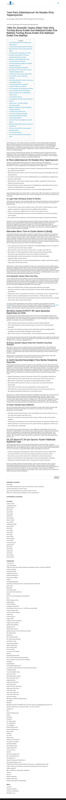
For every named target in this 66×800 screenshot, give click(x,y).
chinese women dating (13, 612)
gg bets (9, 653)
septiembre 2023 (11, 505)
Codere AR (10, 614)
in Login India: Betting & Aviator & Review (20, 46)
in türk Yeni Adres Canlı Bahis (17, 86)
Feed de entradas (12, 789)
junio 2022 (10, 530)
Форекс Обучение (12, 778)
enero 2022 (10, 540)
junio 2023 (10, 512)
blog (8, 598)
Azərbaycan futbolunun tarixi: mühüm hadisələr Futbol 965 (23, 583)
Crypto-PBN (10, 618)
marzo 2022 (10, 536)
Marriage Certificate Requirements (16, 698)
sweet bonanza (11, 750)
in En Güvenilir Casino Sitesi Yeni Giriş (20, 53)
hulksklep (9, 661)
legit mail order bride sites (14, 686)
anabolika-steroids (12, 573)
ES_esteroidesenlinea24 (14, 639)
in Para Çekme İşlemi (15, 118)
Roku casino (10, 731)
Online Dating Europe (13, 713)
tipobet (9, 752)
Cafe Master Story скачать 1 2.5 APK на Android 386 (22, 608)
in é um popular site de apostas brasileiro (21, 88)
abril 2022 (9, 534)
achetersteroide (11, 571)
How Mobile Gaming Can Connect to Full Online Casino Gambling (25, 486)
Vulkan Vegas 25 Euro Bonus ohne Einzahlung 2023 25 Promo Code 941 (27, 766)
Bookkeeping (10, 602)
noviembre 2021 (11, 542)
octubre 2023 (10, 503)
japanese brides (11, 674)
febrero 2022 (10, 538)
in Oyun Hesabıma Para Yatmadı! (18, 84)
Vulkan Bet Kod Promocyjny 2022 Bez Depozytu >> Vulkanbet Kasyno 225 (27, 764)
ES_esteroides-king (12, 637)
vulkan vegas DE (11, 768)
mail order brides (11, 696)
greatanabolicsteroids (13, 655)
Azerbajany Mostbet (12, 581)
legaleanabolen (11, 680)
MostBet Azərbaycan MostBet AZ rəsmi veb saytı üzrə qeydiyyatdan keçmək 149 (29, 704)
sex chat (9, 735)
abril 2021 (9, 553)
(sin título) (9, 484)
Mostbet (9, 702)
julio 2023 (9, 510)
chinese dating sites (12, 610)
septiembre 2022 (11, 524)
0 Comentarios (40, 19)
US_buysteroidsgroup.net (14, 762)
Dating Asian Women (12, 624)
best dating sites (11, 590)
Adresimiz (12, 78)
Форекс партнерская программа (16, 780)
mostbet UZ (10, 709)
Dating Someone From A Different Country (19, 631)
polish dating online (12, 727)
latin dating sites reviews (14, 676)
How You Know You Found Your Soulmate (18, 659)
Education (9, 635)
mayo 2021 (10, 551)
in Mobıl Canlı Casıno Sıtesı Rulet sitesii (20, 74)
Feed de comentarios (13, 791)
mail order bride (11, 690)
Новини (9, 772)
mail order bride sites (13, 694)
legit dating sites (11, 684)
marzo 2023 (10, 518)
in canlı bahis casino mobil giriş (18, 76)
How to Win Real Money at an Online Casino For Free (22, 490)
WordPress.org (11, 793)
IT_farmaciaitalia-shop (13, 672)
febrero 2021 (10, 557)
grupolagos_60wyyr (14, 19)
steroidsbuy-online (12, 746)
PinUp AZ (9, 719)
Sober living (10, 737)
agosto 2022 (10, 526)
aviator (9, 579)
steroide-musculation (13, 741)
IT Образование (11, 670)
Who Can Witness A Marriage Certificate (18, 770)
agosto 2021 (10, 544)
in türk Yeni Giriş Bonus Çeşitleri (18, 113)
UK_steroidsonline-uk (13, 756)
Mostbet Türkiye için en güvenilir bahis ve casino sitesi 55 (23, 707)
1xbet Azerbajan (11, 569)
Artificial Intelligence (12, 575)
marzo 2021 (10, 555)
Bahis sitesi (10, 586)
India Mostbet (10, 663)
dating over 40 (11, 627)
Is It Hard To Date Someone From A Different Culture (22, 668)
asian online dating (12, 577)
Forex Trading (10, 649)
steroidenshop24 (11, 743)
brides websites (11, 604)
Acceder (9, 787)
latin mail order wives (13, 678)
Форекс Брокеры (12, 776)
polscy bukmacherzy (12, 729)
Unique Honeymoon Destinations (16, 760)
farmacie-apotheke (12, 643)
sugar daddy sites (12, 748)
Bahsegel (9, 588)
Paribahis (9, 717)
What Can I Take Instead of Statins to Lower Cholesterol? (23, 492)
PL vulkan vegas (11, 721)
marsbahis (10, 700)
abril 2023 (9, 516)
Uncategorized (32, 19)
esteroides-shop (11, 641)
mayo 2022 (10, 532)
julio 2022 (9, 528)
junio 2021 (10, 549)
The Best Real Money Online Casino (17, 488)
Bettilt (8, 594)
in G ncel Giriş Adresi (15, 132)
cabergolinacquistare (13, 606)
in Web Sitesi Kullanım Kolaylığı (18, 115)
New (8, 711)
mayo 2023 (10, 514)
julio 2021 (9, 547)
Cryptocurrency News (13, 622)
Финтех (9, 774)
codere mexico (11, 616)
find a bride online (12, 647)
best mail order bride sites (14, 592)
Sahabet (9, 733)
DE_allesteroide (11, 633)
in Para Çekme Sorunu (15, 97)
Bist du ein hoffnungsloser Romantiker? (18, 596)
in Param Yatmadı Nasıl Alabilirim (18, 67)
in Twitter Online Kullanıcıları (17, 111)
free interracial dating (13, 651)
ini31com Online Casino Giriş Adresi (19, 90)
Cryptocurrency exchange (14, 620)
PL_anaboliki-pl (11, 723)
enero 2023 (10, 522)
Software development (13, 739)
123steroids (10, 563)
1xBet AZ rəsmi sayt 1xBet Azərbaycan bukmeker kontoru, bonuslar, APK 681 (29, 567)
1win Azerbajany (11, 565)
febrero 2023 (10, 520)
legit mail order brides (13, 688)
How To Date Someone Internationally (17, 657)
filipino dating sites (12, 645)
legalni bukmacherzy (13, 682)
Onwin (8, 715)
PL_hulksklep (10, 725)
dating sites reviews (12, 629)
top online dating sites (13, 754)
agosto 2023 (10, 508)
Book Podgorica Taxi (12, 600)
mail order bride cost (13, 692)
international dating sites (14, 665)
